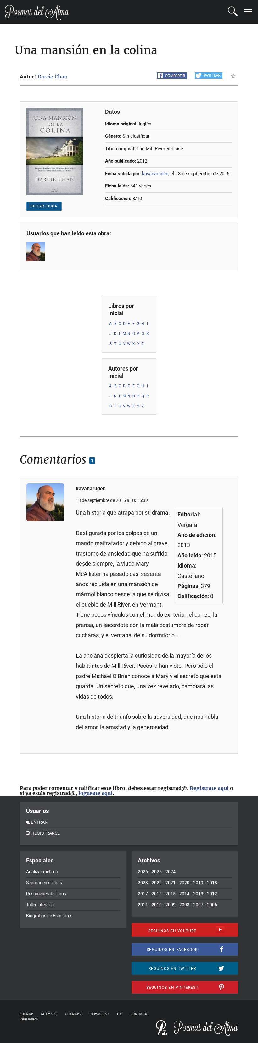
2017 (143, 893)
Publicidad (29, 1019)
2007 (198, 904)
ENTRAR (39, 822)
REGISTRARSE (45, 833)
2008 (184, 904)
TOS (120, 1014)
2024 (170, 871)
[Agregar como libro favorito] (234, 75)
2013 (198, 893)
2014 (184, 893)
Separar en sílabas (44, 882)
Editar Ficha (44, 206)
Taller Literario (40, 904)
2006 (212, 904)
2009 (170, 904)
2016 (157, 893)
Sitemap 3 (73, 1014)
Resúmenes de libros (46, 893)
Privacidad (99, 1014)
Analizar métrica (42, 871)
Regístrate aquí (209, 788)
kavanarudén (155, 173)
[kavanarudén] (36, 251)
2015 (170, 893)
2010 (157, 904)
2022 (157, 882)
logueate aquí (95, 793)
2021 (170, 882)
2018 (212, 882)
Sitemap (26, 1014)
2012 (212, 893)
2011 (143, 904)
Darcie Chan (52, 76)
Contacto (139, 1014)
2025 (157, 871)
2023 (143, 882)
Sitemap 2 (49, 1014)
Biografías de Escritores (49, 915)
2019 (198, 882)
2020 (184, 882)
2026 (143, 871)
